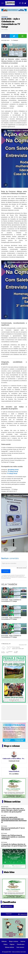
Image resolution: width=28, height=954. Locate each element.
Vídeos (5, 944)
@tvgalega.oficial (13, 469)
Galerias (22, 941)
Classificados (20, 944)
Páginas (12, 944)
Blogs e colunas (13, 941)
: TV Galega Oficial (11, 473)
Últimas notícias (9, 947)
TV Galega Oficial (13, 471)
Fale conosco (20, 947)
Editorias (4, 941)
